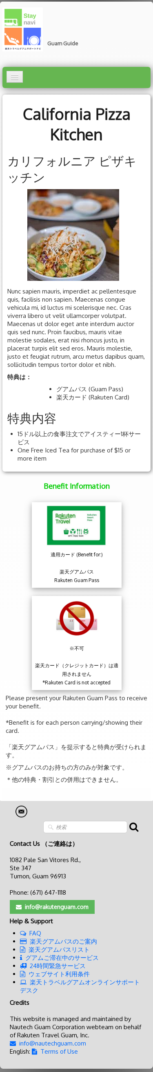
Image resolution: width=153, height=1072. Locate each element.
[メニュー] (15, 77)
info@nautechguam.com (52, 1043)
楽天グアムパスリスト (59, 949)
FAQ (35, 933)
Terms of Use (59, 1051)
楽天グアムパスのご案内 (63, 941)
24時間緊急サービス (58, 966)
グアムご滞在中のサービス (62, 958)
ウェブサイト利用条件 (59, 974)
